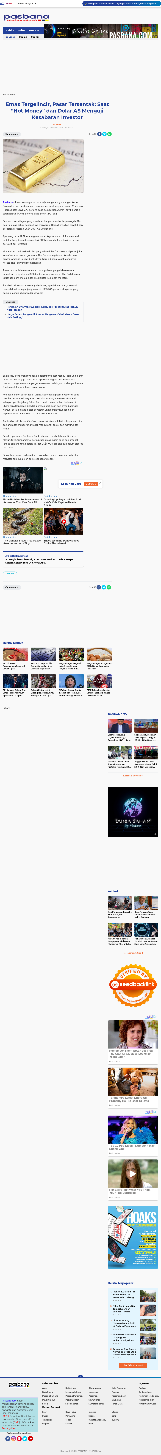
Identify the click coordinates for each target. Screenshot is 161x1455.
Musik (45, 1416)
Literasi (115, 1412)
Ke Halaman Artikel (132, 953)
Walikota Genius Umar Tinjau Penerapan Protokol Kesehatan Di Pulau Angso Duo (118, 764)
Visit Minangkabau (97, 1420)
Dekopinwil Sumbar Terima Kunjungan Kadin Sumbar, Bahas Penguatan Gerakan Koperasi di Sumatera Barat (123, 3)
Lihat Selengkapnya (132, 1365)
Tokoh (68, 1420)
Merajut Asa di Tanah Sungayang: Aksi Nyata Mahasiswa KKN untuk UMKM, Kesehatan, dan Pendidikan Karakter (119, 941)
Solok (45, 1404)
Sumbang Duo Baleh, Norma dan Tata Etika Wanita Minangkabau (124, 1352)
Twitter (26, 1442)
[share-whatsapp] (109, 134)
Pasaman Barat (119, 1396)
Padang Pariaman (74, 1396)
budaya (115, 1420)
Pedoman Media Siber (149, 1396)
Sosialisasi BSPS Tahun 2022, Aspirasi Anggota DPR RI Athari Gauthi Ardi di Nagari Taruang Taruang (145, 738)
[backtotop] (80, 1377)
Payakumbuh (48, 1400)
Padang (115, 1392)
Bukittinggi (70, 1388)
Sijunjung (116, 1400)
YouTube (32, 1442)
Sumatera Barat (96, 1404)
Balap (24, 37)
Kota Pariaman (119, 1388)
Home (9, 3)
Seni (114, 1416)
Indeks (10, 30)
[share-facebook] (99, 134)
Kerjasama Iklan (146, 1400)
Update (91, 484)
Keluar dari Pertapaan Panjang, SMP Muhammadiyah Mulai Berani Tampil (125, 1337)
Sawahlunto (94, 1400)
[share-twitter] (104, 134)
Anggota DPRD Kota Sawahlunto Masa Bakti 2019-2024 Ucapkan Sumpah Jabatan (145, 764)
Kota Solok (47, 1392)
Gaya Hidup (70, 1412)
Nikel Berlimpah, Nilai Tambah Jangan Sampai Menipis (124, 1309)
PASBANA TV (117, 714)
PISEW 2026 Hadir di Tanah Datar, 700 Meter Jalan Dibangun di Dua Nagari (125, 1294)
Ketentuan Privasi (147, 1404)
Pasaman (93, 1396)
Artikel (21, 30)
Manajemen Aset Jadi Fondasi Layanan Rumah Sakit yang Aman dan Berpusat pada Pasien (146, 941)
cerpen (45, 1423)
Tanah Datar (117, 1404)
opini (91, 1423)
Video (12, 37)
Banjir (36, 37)
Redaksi (142, 1388)
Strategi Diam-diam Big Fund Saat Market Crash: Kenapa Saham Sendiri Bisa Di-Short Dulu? (39, 561)
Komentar (13, 134)
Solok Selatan (71, 1404)
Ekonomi (10, 573)
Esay (44, 1412)
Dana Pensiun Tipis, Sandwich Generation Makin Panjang (144, 915)
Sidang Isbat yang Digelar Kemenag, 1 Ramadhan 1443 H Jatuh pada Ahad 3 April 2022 (119, 738)
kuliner (68, 1423)
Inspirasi (92, 1412)
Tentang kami (145, 1392)
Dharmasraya (95, 1388)
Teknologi (47, 1420)
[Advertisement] (80, 65)
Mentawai (93, 1392)
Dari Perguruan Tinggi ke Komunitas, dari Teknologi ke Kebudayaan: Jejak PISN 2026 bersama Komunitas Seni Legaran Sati (120, 915)
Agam (45, 1388)
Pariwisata (70, 1416)
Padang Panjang (50, 1396)
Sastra (91, 1416)
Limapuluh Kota (73, 1392)
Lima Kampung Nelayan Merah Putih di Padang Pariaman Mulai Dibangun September (124, 1323)
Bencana (34, 30)
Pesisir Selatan (72, 1400)
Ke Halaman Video (132, 776)
